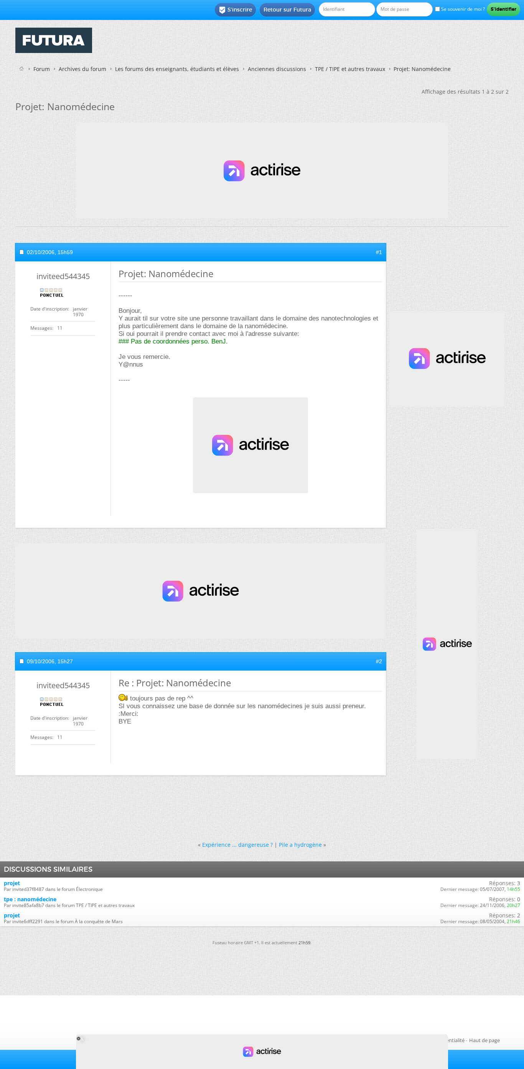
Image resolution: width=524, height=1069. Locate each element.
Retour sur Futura (287, 9)
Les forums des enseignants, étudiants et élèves (177, 69)
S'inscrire (235, 10)
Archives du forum (82, 69)
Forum (41, 69)
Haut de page (484, 1040)
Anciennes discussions (277, 69)
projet (12, 883)
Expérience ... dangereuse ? (237, 844)
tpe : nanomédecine (30, 899)
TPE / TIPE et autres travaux (350, 69)
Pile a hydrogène (300, 844)
